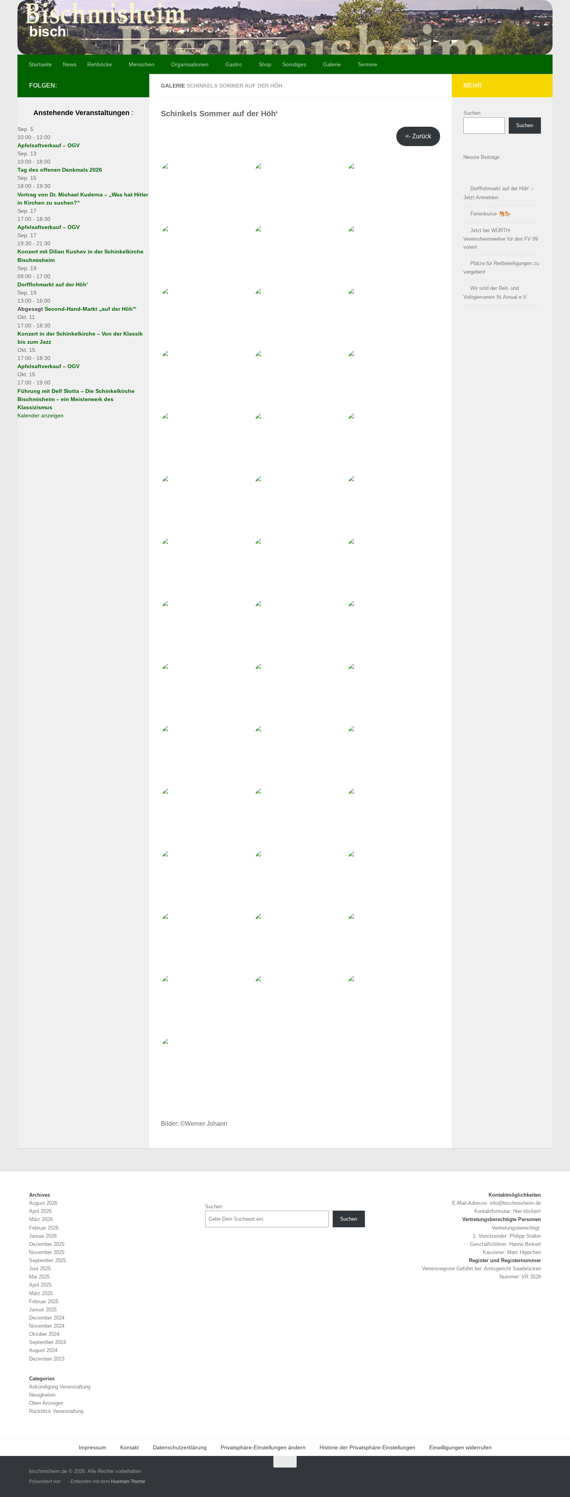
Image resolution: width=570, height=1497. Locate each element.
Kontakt (129, 1447)
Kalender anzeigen (40, 415)
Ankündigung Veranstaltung (59, 1387)
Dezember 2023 (46, 1359)
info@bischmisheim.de (515, 1203)
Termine (367, 64)
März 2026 (41, 1219)
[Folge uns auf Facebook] (133, 85)
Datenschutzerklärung (180, 1447)
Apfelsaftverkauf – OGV (48, 145)
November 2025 (46, 1252)
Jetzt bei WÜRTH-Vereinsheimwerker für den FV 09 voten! (500, 238)
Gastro (233, 64)
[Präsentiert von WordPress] (64, 1482)
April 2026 (40, 1211)
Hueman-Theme (128, 1481)
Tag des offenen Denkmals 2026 (59, 170)
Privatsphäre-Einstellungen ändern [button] (263, 1447)
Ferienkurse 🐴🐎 (490, 214)
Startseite (40, 64)
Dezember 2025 (46, 1244)
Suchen (471, 113)
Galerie (332, 64)
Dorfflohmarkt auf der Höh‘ (52, 284)
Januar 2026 (43, 1236)
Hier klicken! (527, 1211)
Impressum (92, 1447)
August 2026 (43, 1203)
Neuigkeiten (42, 1395)
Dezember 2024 (46, 1318)
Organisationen (190, 64)
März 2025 (41, 1293)
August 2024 (43, 1350)
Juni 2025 (40, 1268)
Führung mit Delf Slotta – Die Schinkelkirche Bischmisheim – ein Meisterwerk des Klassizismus (76, 399)
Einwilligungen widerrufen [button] (460, 1447)
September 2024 (47, 1342)
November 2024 (46, 1326)
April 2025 (40, 1285)
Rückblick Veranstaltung (56, 1411)
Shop (265, 64)
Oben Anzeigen (46, 1403)
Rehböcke (99, 64)
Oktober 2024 (44, 1334)
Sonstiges (294, 64)
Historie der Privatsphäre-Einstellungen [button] (367, 1447)
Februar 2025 (44, 1301)
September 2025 (47, 1260)
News (69, 64)
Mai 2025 (39, 1277)
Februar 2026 (44, 1228)
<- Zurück (418, 136)
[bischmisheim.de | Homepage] (48, 35)
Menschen (141, 64)
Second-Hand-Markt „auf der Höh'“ (90, 309)
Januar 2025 (43, 1310)
